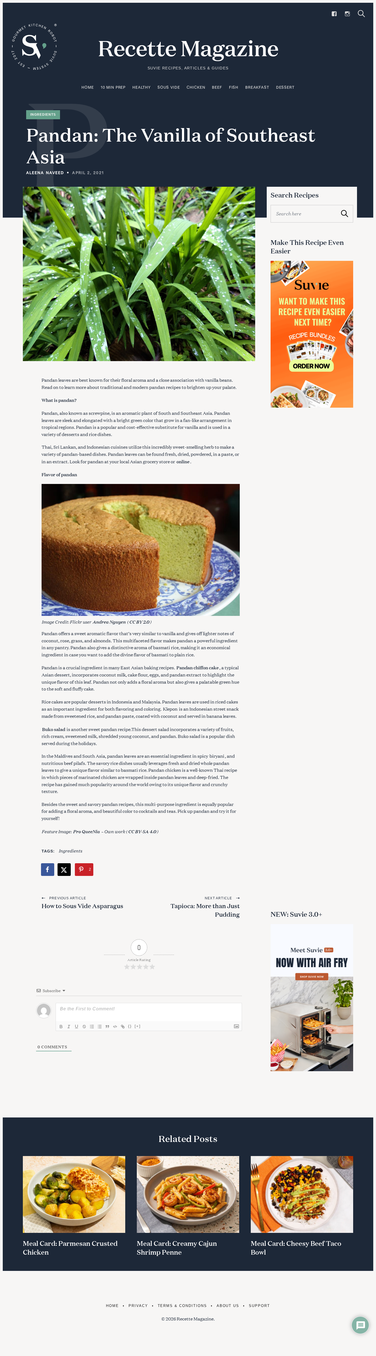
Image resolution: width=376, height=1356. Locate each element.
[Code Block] (115, 1026)
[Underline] (76, 1026)
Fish (233, 87)
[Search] (361, 13)
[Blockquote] (107, 1026)
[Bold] (61, 1026)
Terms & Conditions (182, 1306)
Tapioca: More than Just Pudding (205, 910)
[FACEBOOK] (334, 14)
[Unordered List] (99, 1026)
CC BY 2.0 (139, 621)
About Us (228, 1306)
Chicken (196, 87)
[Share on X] (64, 869)
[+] (138, 1026)
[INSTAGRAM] (347, 14)
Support (259, 1306)
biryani (216, 756)
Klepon (170, 709)
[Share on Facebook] (48, 869)
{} (130, 1026)
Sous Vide (168, 87)
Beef (217, 87)
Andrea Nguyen (109, 621)
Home (87, 87)
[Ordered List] (92, 1026)
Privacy (138, 1306)
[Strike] (84, 1026)
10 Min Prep (113, 87)
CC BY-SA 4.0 (142, 831)
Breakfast (257, 87)
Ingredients (43, 115)
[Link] (123, 1026)
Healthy (141, 87)
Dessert (285, 87)
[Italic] (69, 1026)
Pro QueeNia (86, 831)
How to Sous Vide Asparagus (82, 906)
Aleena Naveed (45, 172)
